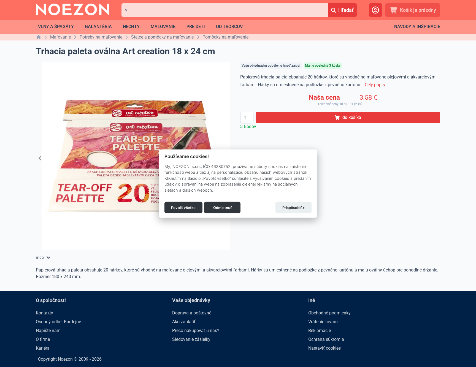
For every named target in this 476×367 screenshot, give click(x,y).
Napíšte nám (48, 330)
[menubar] (140, 26)
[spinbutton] (246, 117)
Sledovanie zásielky (191, 339)
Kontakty (44, 313)
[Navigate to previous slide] (40, 158)
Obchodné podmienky (329, 313)
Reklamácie (319, 330)
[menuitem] (56, 26)
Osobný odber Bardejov (58, 321)
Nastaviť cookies (324, 348)
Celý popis (375, 84)
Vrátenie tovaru (323, 321)
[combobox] (224, 10)
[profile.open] (375, 10)
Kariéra (43, 348)
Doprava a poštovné (191, 313)
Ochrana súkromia (326, 339)
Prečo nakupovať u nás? (195, 330)
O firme (43, 339)
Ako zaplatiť (184, 321)
